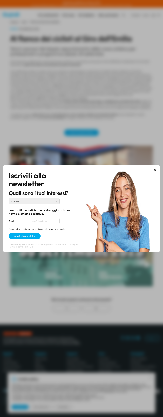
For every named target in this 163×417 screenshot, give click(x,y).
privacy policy (60, 229)
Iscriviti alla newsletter (25, 235)
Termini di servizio (16, 247)
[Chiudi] (155, 170)
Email (11, 221)
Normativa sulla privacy (65, 244)
